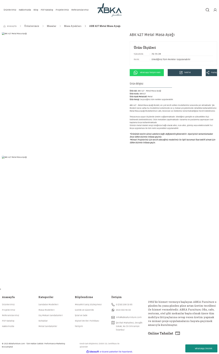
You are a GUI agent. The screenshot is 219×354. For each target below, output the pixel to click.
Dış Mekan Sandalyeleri (50, 315)
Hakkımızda (8, 326)
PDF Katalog (8, 320)
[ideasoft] (92, 351)
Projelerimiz (8, 310)
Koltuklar (43, 320)
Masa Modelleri (46, 310)
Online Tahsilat (160, 333)
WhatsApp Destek (203, 348)
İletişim (79, 326)
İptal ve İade (81, 315)
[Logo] (109, 10)
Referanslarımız (10, 315)
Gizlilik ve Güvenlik (84, 310)
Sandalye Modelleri (48, 304)
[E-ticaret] (109, 351)
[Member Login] (215, 10)
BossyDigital (7, 347)
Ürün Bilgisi (136, 83)
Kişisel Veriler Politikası (87, 320)
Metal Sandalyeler (47, 326)
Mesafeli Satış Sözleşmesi (88, 304)
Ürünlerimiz (8, 304)
